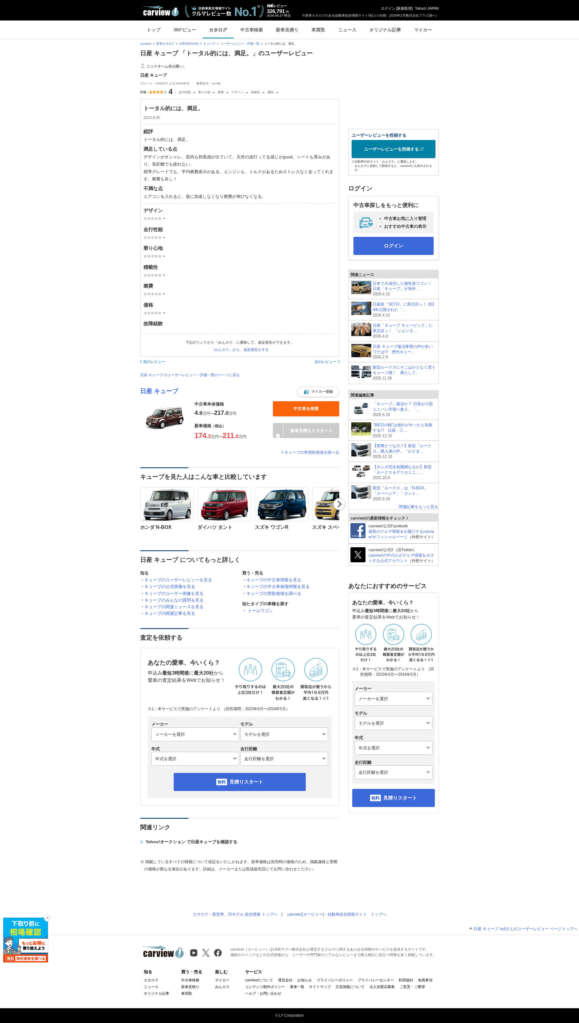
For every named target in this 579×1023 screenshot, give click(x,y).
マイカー (423, 29)
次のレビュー (325, 362)
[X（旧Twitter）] (206, 953)
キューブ (209, 43)
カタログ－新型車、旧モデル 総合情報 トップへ (235, 914)
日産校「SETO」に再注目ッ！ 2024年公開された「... (403, 309)
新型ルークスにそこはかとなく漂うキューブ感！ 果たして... (404, 372)
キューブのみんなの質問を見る (174, 600)
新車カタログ (165, 43)
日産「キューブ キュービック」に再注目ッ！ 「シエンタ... (403, 330)
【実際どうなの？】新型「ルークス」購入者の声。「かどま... (402, 451)
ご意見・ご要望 (412, 987)
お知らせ (304, 980)
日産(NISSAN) (188, 43)
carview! (145, 43)
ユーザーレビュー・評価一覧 (239, 43)
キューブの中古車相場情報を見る (278, 586)
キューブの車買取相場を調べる (311, 452)
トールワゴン (260, 610)
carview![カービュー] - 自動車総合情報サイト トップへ (336, 914)
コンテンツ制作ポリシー (265, 987)
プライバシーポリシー (335, 980)
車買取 (318, 29)
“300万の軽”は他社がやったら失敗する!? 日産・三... (402, 430)
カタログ (218, 29)
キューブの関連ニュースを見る (174, 606)
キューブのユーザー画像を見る (174, 593)
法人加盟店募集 (382, 987)
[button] (318, 392)
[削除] (47, 918)
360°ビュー (184, 29)
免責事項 (425, 980)
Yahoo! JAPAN (427, 8)
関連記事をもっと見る (418, 506)
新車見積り (287, 29)
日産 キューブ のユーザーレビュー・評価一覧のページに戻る (190, 375)
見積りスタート (246, 781)
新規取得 (404, 8)
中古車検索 (251, 29)
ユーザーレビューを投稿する (391, 149)
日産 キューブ (159, 391)
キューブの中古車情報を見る (273, 579)
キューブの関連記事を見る (169, 613)
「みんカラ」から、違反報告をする (240, 350)
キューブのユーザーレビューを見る (178, 579)
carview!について (259, 980)
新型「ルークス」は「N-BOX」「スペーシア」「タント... (400, 493)
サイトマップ (320, 987)
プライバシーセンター (376, 980)
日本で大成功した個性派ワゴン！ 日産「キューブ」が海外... (402, 289)
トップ (153, 29)
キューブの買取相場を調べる (273, 593)
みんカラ (222, 987)
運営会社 (285, 980)
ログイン (388, 8)
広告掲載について (350, 987)
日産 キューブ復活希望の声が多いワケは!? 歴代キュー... (403, 352)
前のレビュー (154, 362)
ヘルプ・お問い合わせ (263, 993)
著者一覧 (297, 987)
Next (339, 504)
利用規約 (406, 980)
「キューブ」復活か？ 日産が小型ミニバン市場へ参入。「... (403, 409)
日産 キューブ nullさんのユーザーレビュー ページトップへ (525, 928)
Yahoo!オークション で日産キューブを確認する (191, 841)
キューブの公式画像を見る (169, 586)
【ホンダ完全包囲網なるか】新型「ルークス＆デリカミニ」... (402, 472)
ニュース (347, 29)
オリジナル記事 (385, 29)
